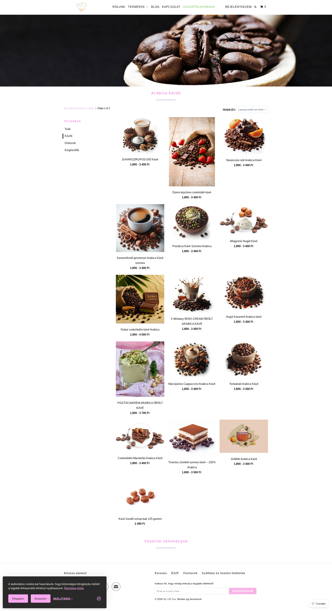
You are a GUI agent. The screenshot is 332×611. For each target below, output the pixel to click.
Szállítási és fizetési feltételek (223, 573)
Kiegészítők (72, 150)
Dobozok (70, 143)
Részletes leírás (74, 588)
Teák (68, 129)
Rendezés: (230, 109)
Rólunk (119, 6)
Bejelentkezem (238, 6)
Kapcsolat (171, 6)
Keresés (161, 573)
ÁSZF (175, 573)
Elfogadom (18, 598)
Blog (155, 6)
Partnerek (190, 573)
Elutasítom (41, 598)
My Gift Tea (169, 599)
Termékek (137, 6)
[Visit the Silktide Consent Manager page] (99, 598)
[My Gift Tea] (81, 7)
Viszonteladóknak (199, 6)
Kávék (68, 135)
